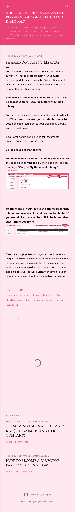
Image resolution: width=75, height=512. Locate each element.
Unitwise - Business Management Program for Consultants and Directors (35, 17)
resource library (24, 300)
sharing (59, 300)
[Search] (67, 5)
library (45, 295)
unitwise (10, 305)
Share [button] (9, 290)
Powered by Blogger (40, 494)
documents (26, 295)
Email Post (20, 290)
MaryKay (10, 300)
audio (16, 295)
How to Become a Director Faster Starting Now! (33, 463)
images (37, 295)
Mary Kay (55, 295)
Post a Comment (24, 471)
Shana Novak (47, 501)
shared (37, 300)
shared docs (48, 300)
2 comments (21, 441)
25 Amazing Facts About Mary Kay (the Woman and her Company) (35, 430)
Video (18, 305)
